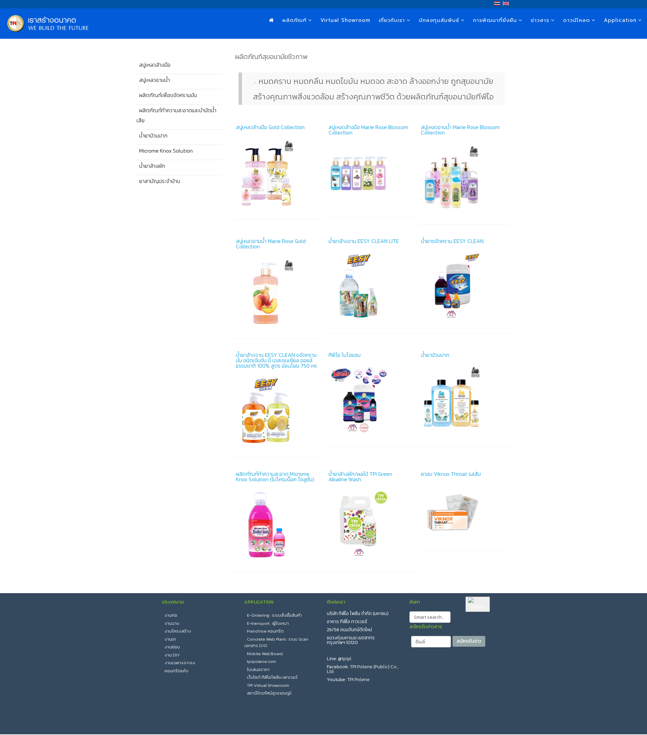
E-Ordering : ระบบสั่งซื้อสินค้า (274, 615)
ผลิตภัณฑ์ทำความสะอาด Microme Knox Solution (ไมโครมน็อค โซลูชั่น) (275, 476)
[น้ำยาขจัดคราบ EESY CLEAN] (464, 286)
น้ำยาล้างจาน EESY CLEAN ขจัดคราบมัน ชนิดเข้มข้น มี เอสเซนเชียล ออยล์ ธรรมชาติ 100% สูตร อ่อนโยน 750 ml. (277, 360)
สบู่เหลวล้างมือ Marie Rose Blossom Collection (368, 129)
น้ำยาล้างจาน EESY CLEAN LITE (364, 241)
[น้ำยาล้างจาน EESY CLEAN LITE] (371, 286)
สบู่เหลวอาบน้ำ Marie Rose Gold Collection (271, 243)
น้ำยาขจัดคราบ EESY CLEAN (452, 241)
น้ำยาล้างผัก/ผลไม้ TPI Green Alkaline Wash (360, 476)
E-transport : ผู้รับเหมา (268, 623)
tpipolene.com (261, 661)
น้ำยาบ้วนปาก (435, 355)
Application (620, 20)
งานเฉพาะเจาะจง (179, 663)
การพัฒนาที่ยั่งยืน (495, 20)
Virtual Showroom (345, 20)
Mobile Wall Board (265, 653)
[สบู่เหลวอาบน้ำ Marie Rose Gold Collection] (279, 292)
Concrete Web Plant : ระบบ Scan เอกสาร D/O (276, 642)
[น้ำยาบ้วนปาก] (464, 400)
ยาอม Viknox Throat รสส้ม (451, 474)
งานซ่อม (172, 647)
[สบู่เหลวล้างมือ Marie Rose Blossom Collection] (371, 174)
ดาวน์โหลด (576, 20)
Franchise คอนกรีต (265, 631)
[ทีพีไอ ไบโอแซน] (371, 400)
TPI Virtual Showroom (268, 685)
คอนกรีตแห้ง (176, 671)
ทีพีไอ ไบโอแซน (345, 355)
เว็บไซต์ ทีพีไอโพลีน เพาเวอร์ (272, 677)
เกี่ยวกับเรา (392, 20)
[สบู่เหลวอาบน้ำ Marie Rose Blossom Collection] (464, 178)
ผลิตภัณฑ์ (294, 20)
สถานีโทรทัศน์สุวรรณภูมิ (269, 693)
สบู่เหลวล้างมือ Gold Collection (270, 127)
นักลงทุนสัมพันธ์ (439, 20)
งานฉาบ (171, 623)
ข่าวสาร (540, 20)
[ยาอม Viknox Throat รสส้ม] (464, 512)
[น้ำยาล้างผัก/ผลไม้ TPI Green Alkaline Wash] (371, 524)
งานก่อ (170, 615)
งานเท (170, 639)
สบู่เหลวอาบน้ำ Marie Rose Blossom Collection (460, 129)
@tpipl (344, 658)
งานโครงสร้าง (177, 631)
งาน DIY (172, 655)
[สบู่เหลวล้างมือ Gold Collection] (279, 172)
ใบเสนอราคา (258, 669)
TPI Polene (358, 679)
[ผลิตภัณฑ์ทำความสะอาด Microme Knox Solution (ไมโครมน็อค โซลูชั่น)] (279, 524)
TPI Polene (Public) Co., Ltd (363, 669)
